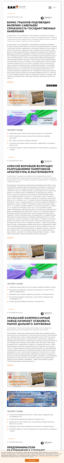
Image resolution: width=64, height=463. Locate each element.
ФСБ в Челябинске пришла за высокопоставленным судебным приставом (29, 137)
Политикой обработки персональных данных (45, 456)
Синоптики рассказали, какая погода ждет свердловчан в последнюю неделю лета (32, 144)
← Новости (10, 13)
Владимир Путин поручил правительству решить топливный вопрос (31, 294)
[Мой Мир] (54, 85)
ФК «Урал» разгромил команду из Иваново (23, 140)
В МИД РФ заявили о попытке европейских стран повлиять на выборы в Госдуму (33, 148)
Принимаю (32, 460)
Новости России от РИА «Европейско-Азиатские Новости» (13, 7)
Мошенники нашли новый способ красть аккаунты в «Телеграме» (30, 133)
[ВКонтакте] (47, 85)
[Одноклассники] (49, 85)
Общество (10, 82)
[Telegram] (52, 85)
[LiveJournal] (56, 85)
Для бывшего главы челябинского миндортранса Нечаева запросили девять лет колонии (31, 422)
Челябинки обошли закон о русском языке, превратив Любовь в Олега (32, 287)
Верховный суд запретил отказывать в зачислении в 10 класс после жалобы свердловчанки (31, 290)
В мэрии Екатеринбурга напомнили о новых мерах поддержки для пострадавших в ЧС (31, 298)
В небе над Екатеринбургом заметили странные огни (26, 301)
